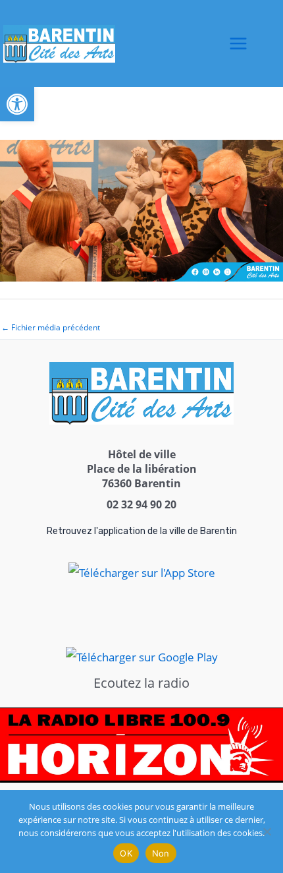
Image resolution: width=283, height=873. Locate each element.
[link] (17, 104)
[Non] (266, 831)
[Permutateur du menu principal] (238, 43)
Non (161, 853)
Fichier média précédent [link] (50, 327)
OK (126, 853)
